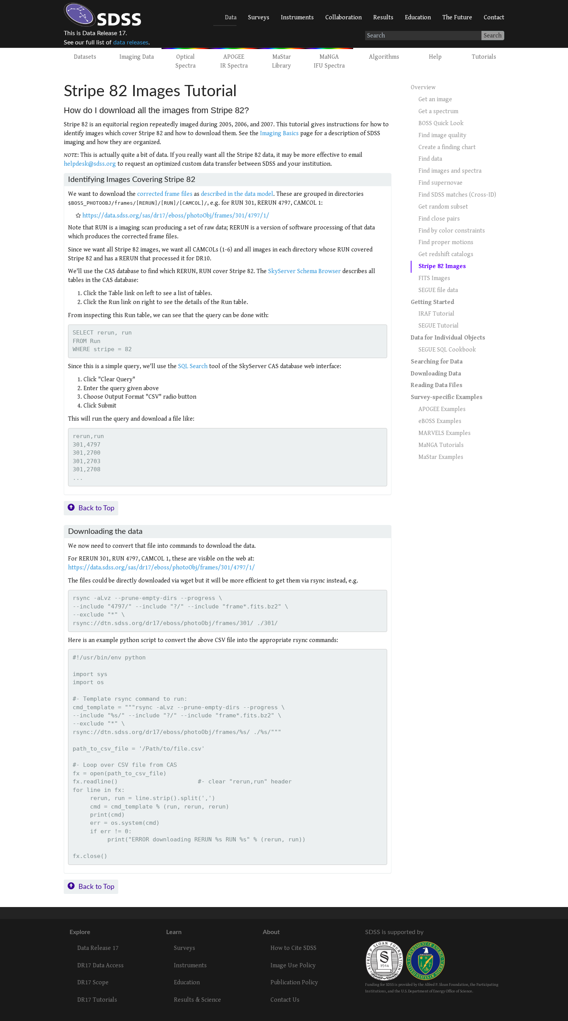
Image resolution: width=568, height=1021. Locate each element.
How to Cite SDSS (293, 948)
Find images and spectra (449, 171)
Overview (423, 87)
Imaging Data (136, 57)
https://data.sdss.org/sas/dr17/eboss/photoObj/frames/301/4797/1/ (175, 215)
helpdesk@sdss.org (90, 164)
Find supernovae (440, 183)
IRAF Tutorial (436, 314)
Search (493, 35)
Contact (494, 17)
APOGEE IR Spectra (234, 61)
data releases (130, 42)
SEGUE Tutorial (438, 326)
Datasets (85, 57)
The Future (457, 17)
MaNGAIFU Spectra (329, 61)
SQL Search (192, 366)
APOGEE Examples (442, 409)
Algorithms (384, 57)
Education (418, 17)
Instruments (297, 17)
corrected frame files (164, 194)
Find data (430, 159)
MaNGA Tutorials (441, 445)
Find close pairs (439, 219)
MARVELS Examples (444, 433)
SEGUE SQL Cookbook (447, 349)
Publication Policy (294, 982)
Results (383, 17)
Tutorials (484, 57)
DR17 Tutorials (97, 1000)
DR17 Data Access (100, 965)
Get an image (435, 99)
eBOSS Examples (439, 421)
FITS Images (434, 278)
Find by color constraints (451, 230)
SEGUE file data (438, 290)
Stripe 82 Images (442, 266)
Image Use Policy (293, 965)
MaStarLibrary (281, 61)
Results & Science (197, 1000)
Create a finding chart (447, 147)
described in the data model (237, 194)
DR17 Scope (93, 982)
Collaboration (343, 17)
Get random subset (443, 207)
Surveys (258, 17)
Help (435, 57)
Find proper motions (445, 242)
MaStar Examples (440, 457)
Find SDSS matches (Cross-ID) (457, 195)
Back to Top (96, 508)
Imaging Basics (279, 133)
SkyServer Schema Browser (304, 271)
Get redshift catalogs (445, 254)
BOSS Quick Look (441, 123)
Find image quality (442, 135)
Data (230, 17)
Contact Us (284, 1000)
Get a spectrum (438, 111)
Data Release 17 (98, 948)
